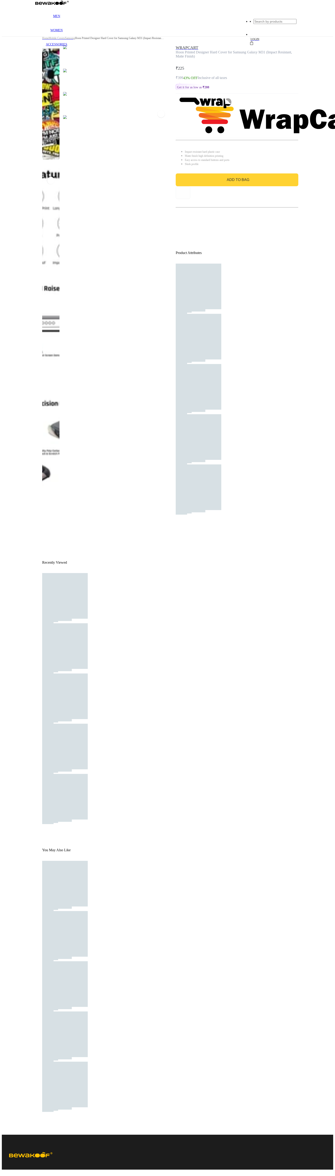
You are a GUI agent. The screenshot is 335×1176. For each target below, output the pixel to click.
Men (56, 16)
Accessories (56, 44)
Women (56, 30)
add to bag (238, 180)
